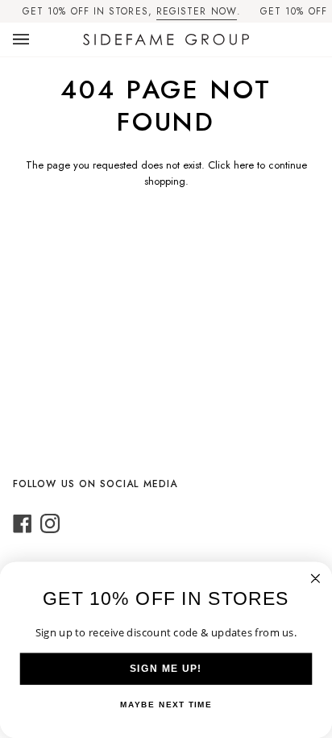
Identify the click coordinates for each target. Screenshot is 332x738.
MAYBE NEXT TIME (166, 705)
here (244, 165)
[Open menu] (37, 39)
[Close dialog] (315, 579)
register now (196, 11)
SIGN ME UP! (166, 669)
